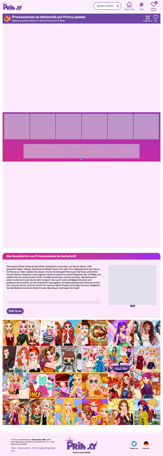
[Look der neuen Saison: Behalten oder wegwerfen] (121, 412)
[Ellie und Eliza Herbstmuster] (147, 359)
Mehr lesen (15, 311)
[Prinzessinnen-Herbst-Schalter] (16, 412)
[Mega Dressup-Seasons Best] (121, 359)
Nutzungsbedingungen (44, 448)
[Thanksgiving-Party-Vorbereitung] (95, 333)
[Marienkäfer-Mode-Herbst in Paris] (147, 412)
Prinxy (14, 439)
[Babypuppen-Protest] (68, 359)
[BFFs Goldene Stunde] (16, 333)
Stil (42, 21)
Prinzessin (51, 21)
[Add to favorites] (155, 18)
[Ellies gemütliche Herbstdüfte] (95, 385)
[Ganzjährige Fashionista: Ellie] (16, 385)
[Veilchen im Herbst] (121, 333)
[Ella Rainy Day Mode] (68, 385)
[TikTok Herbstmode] (42, 333)
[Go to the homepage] (11, 6)
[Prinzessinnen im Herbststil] (95, 412)
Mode (62, 21)
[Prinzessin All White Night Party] (147, 333)
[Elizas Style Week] (95, 359)
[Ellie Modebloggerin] (42, 385)
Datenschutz (24, 448)
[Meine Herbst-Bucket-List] (147, 385)
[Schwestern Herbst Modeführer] (42, 412)
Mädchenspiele (20, 21)
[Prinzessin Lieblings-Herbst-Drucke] (121, 385)
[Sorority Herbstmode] (68, 333)
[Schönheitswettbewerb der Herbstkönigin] (42, 359)
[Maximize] (147, 18)
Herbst (33, 21)
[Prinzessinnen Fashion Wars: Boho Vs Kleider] (16, 359)
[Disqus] (81, 204)
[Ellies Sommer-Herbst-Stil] (68, 412)
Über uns (13, 449)
